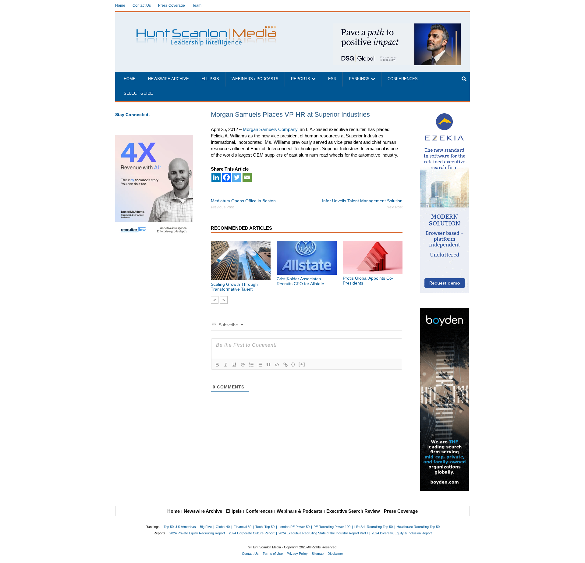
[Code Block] (277, 364)
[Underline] (234, 364)
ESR (332, 79)
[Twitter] (236, 177)
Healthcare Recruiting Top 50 (418, 527)
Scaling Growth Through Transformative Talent (234, 287)
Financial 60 (242, 527)
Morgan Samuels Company (270, 129)
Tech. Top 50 (265, 527)
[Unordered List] (260, 364)
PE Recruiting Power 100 (332, 527)
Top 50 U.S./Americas (180, 527)
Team (196, 5)
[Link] (285, 364)
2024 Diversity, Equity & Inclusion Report (402, 533)
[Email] (247, 177)
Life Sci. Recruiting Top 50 (373, 527)
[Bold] (217, 364)
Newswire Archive (168, 79)
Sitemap (318, 553)
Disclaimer (335, 553)
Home (120, 5)
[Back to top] (576, 554)
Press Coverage (171, 5)
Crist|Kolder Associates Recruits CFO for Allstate (300, 281)
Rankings (359, 79)
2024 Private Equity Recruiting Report (197, 533)
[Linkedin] (216, 177)
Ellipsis (210, 79)
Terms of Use (273, 553)
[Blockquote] (268, 364)
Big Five (206, 527)
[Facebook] (226, 177)
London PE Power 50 (294, 527)
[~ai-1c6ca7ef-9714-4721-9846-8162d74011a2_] (397, 26)
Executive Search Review (353, 511)
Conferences (403, 79)
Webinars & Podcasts (299, 511)
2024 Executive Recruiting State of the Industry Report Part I (323, 533)
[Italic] (226, 364)
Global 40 (223, 527)
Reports (300, 79)
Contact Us (142, 5)
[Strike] (243, 364)
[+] (302, 364)
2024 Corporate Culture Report (252, 533)
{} (293, 364)
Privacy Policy (297, 553)
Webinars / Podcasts (255, 79)
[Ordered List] (251, 364)
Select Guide (138, 93)
